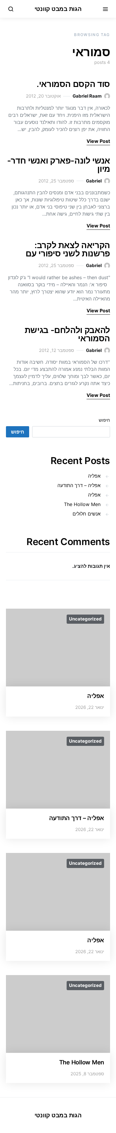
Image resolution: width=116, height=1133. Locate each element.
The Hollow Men (82, 504)
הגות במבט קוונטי (58, 8)
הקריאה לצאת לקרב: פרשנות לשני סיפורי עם (68, 249)
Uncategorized (85, 619)
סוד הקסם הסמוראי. (73, 84)
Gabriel (94, 181)
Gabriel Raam (87, 96)
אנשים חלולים (87, 514)
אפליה (94, 476)
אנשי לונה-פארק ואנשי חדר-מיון (58, 165)
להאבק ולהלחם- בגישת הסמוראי (67, 334)
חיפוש (104, 420)
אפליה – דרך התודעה (79, 485)
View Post (98, 141)
